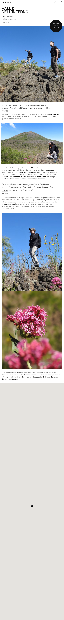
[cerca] (55, 3)
